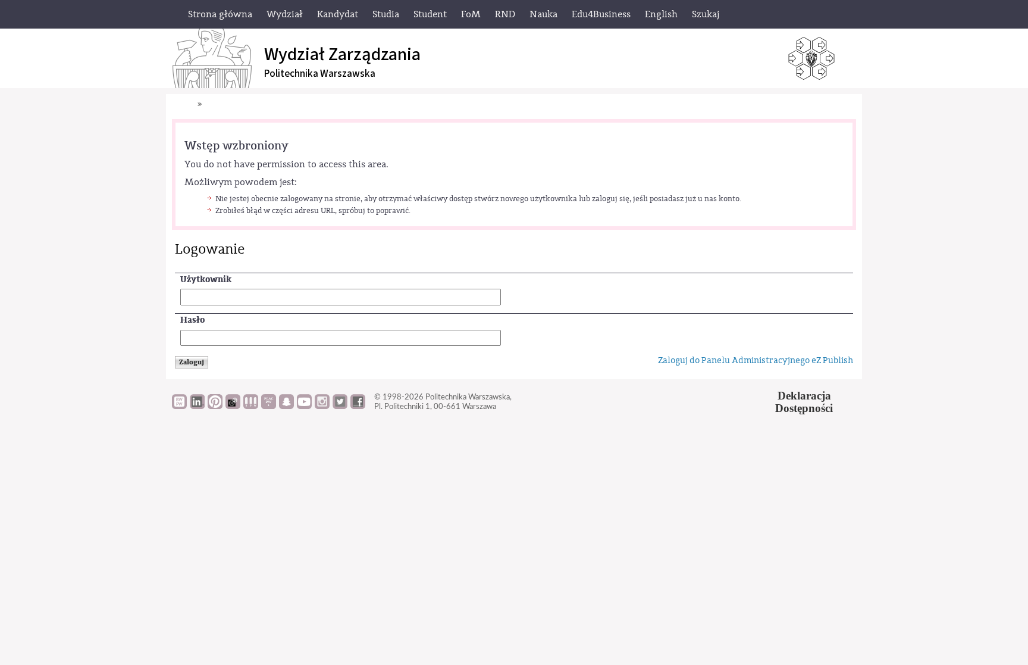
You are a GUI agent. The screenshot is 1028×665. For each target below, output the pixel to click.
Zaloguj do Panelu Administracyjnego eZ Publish (755, 360)
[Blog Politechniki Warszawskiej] (268, 406)
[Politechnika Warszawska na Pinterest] (215, 406)
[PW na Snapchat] (286, 406)
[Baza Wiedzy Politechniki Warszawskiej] (179, 406)
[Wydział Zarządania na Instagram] (322, 406)
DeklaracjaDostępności (804, 401)
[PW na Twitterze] (340, 406)
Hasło (192, 320)
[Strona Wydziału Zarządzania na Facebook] (357, 406)
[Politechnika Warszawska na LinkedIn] (197, 406)
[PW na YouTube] (304, 406)
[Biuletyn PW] (250, 406)
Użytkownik (205, 279)
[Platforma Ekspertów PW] (232, 406)
